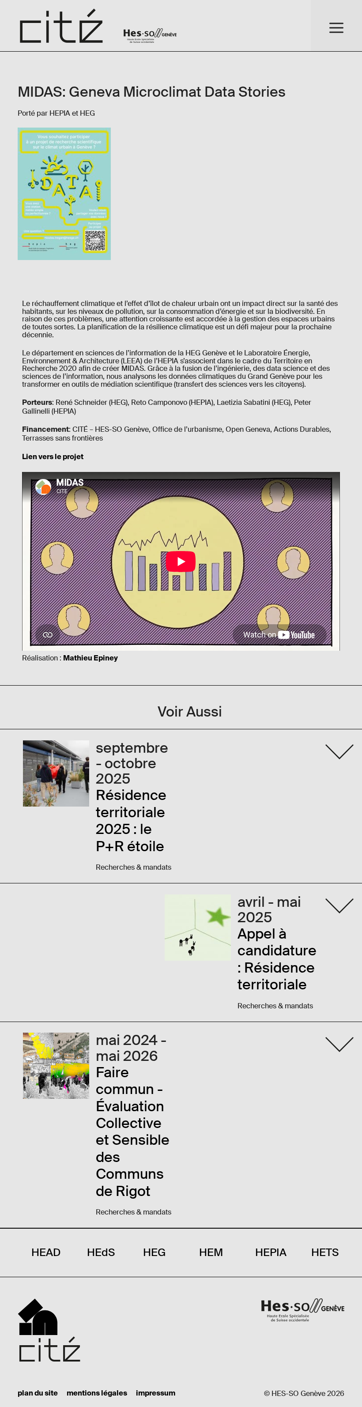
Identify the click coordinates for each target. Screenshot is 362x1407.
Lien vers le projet (52, 457)
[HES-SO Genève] (150, 25)
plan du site (38, 1393)
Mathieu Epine (88, 658)
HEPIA (271, 1252)
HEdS (101, 1252)
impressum (155, 1393)
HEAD (45, 1252)
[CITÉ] (62, 25)
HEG (154, 1252)
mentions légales (97, 1393)
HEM (211, 1252)
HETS (325, 1252)
